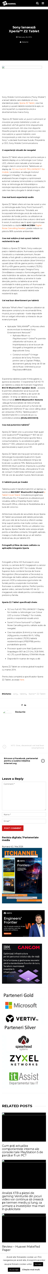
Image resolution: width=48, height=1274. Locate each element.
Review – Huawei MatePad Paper (21, 1248)
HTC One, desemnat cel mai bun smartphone (27, 746)
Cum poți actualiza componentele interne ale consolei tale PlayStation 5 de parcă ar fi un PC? (22, 1150)
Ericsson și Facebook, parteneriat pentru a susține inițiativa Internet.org (21, 760)
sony (15, 694)
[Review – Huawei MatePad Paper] (24, 1227)
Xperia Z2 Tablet (27, 103)
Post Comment (12, 828)
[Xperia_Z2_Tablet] (23, 80)
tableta (23, 694)
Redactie (25, 42)
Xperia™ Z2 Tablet (37, 694)
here (22, 680)
